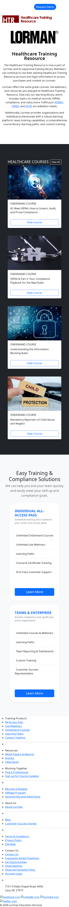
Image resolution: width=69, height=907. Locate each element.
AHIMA (59, 102)
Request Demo (45, 7)
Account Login (13, 873)
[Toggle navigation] (61, 7)
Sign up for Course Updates (22, 776)
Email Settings (13, 866)
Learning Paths (14, 734)
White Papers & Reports (19, 754)
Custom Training (15, 737)
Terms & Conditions (17, 836)
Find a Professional (16, 772)
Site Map (10, 844)
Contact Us (11, 854)
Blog (8, 819)
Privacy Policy (13, 840)
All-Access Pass (14, 722)
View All (56, 161)
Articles (9, 758)
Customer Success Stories (21, 823)
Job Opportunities (16, 862)
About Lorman (14, 807)
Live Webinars (13, 726)
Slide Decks (12, 762)
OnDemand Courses (17, 730)
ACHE (29, 106)
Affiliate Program (15, 793)
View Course (34, 222)
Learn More (34, 592)
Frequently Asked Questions (22, 858)
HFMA (15, 106)
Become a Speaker (16, 789)
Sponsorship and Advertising (22, 796)
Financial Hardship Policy (20, 870)
